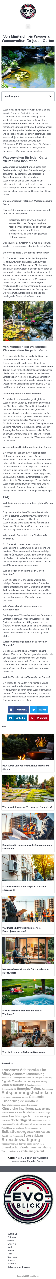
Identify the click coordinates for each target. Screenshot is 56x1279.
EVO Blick (12, 1234)
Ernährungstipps (8, 1097)
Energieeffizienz (29, 1088)
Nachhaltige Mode (22, 1116)
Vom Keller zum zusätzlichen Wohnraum (23, 1052)
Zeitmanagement (32, 1151)
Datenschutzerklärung (18, 1267)
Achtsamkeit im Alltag (23, 1072)
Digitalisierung (39, 1081)
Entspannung (47, 1089)
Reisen (10, 1250)
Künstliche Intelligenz (17, 1108)
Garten (11, 1158)
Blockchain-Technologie (11, 1078)
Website (11, 1263)
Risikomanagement (33, 1128)
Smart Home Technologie (12, 1136)
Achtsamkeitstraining (28, 1074)
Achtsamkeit (10, 1070)
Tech (9, 1253)
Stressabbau (33, 1135)
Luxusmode (42, 1108)
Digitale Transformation (16, 1081)
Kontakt (11, 1260)
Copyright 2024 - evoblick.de (28, 1276)
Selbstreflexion (39, 1131)
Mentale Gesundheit (11, 1112)
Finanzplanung (22, 1097)
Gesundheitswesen (29, 1105)
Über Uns (12, 1257)
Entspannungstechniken (26, 1092)
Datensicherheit (29, 1078)
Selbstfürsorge (15, 1131)
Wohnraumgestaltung (36, 1147)
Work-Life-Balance (10, 1151)
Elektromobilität (8, 1089)
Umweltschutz (11, 1147)
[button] (28, 26)
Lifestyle (11, 1244)
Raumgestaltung (15, 1128)
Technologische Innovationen (31, 1144)
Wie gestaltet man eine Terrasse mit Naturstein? (27, 807)
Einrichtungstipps (34, 1085)
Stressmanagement (9, 1144)
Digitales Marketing (44, 1078)
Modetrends (31, 1112)
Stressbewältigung (20, 1139)
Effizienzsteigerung (13, 1084)
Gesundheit (29, 1101)
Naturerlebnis (37, 1120)
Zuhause (11, 1237)
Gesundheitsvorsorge (10, 1105)
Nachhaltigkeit (21, 1120)
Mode (10, 1247)
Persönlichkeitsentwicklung (25, 1124)
